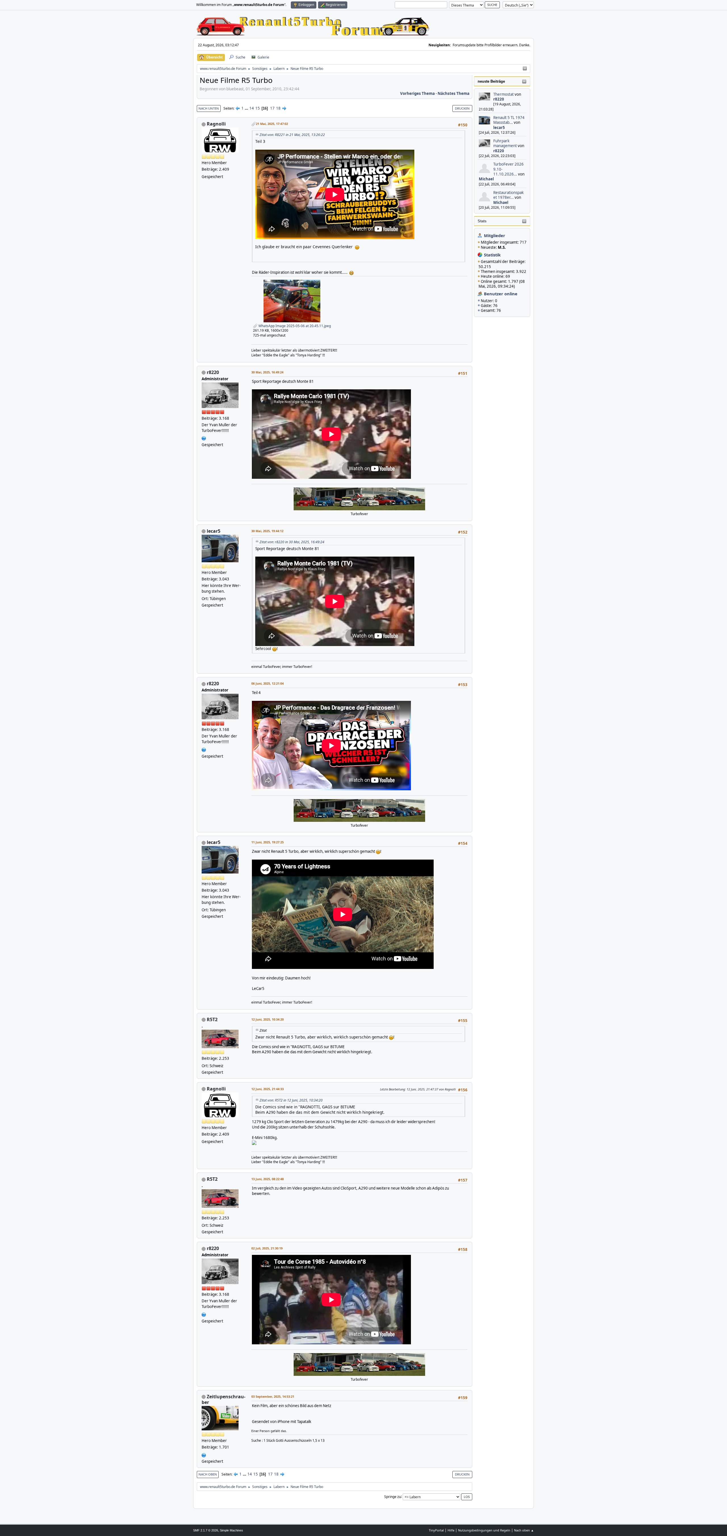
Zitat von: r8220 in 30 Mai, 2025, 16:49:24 (292, 542)
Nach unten (209, 108)
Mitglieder (494, 235)
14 (251, 108)
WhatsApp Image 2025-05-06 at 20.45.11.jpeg (294, 325)
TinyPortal (436, 1530)
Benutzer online (500, 293)
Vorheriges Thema (417, 93)
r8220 (498, 99)
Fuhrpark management (505, 143)
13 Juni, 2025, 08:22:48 (267, 1179)
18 (278, 108)
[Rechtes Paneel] (525, 68)
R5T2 (212, 1019)
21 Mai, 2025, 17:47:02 (272, 124)
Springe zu (392, 1496)
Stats (482, 221)
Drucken (462, 108)
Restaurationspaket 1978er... (508, 195)
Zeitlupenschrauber (223, 1399)
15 (257, 108)
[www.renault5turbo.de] (204, 437)
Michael (486, 178)
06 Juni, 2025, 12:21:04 (267, 683)
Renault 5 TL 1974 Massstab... (509, 120)
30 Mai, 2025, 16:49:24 (267, 372)
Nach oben (208, 1474)
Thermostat (503, 94)
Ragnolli (216, 124)
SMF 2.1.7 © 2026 (205, 1530)
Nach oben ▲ (524, 1530)
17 (272, 108)
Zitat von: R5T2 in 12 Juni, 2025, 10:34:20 (291, 1100)
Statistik (492, 255)
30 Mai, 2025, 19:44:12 (267, 531)
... (247, 108)
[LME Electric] (204, 1454)
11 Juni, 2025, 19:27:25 (267, 842)
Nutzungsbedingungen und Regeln (484, 1530)
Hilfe (451, 1530)
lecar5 (499, 127)
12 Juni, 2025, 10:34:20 (267, 1019)
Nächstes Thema (453, 93)
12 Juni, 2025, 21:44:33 (267, 1089)
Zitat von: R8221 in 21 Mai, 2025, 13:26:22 (292, 134)
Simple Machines (231, 1530)
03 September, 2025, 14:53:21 (272, 1396)
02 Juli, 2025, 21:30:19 (267, 1248)
